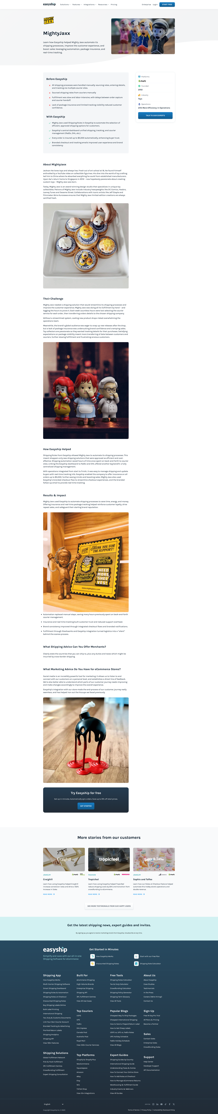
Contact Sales (149, 1039)
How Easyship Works (51, 980)
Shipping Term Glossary (120, 997)
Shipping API (48, 1039)
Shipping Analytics (51, 1034)
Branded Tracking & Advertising (56, 1026)
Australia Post (82, 1036)
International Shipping (52, 1013)
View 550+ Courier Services (88, 1045)
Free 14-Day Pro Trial (152, 1015)
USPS (79, 1015)
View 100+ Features (51, 1043)
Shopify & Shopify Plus (86, 1060)
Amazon (80, 1072)
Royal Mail (81, 1041)
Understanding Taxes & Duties (123, 1068)
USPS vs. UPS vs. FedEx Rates (122, 1032)
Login (155, 4)
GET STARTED (86, 806)
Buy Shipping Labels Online (54, 1005)
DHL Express (82, 1028)
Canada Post (82, 1032)
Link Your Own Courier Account (56, 1022)
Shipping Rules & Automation (55, 992)
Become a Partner (151, 1024)
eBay (79, 1076)
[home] (49, 4)
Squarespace (82, 1068)
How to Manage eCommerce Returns (125, 1081)
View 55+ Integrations (86, 1093)
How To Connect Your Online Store (124, 1072)
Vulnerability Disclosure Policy (164, 1110)
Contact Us (148, 1001)
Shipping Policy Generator (121, 992)
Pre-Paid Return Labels (52, 1030)
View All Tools (115, 1001)
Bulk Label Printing (51, 1009)
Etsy (78, 1081)
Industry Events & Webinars (121, 1089)
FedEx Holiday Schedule (120, 1041)
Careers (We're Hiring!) (153, 997)
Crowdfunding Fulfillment (53, 1070)
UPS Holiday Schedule (119, 1036)
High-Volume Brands (85, 984)
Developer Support (151, 1066)
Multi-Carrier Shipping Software (56, 984)
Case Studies (149, 984)
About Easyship (150, 980)
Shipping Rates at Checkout (54, 997)
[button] (65, 4)
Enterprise (146, 4)
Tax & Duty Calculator (119, 984)
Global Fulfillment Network (54, 1057)
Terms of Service (134, 1110)
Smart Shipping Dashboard (54, 988)
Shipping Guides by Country (121, 1060)
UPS (78, 1020)
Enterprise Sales (150, 1043)
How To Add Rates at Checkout (122, 1076)
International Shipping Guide (122, 1064)
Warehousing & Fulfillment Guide (124, 1085)
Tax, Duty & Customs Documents (57, 1018)
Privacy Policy (146, 1110)
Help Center (148, 1062)
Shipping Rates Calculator (121, 980)
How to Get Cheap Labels (120, 1028)
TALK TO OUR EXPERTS (155, 115)
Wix (78, 1085)
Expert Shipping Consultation (55, 1074)
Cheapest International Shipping (123, 1020)
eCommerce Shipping (86, 980)
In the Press (148, 992)
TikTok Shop (82, 1089)
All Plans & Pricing (151, 1020)
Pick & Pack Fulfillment (53, 1062)
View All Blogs (115, 1045)
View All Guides (116, 1093)
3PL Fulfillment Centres (52, 1066)
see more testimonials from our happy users (109, 906)
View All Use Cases (84, 1001)
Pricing (114, 4)
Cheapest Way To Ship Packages (123, 1015)
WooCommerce (83, 1064)
